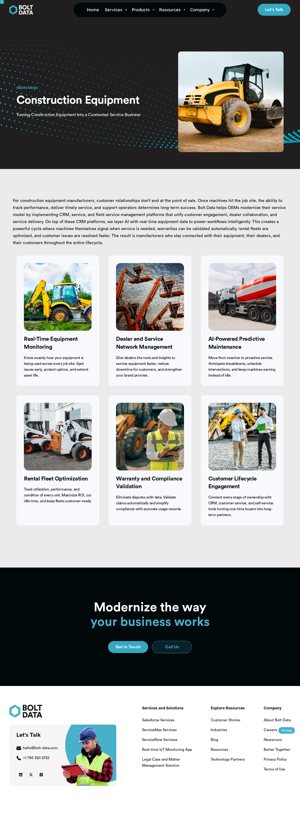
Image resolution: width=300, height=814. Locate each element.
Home (93, 9)
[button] (116, 9)
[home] (38, 10)
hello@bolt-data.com (40, 748)
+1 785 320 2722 (36, 758)
